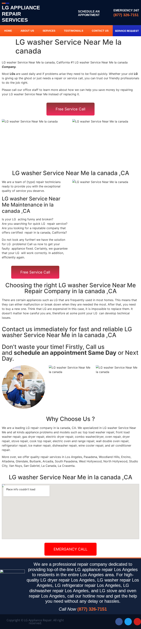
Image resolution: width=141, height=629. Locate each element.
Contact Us (100, 30)
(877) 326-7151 (126, 15)
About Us (27, 30)
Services (49, 30)
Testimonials (73, 30)
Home (8, 30)
